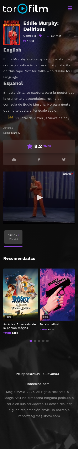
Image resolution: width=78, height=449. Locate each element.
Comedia (29, 35)
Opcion (13, 237)
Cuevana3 (51, 374)
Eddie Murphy (11, 132)
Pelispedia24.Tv (28, 374)
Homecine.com (37, 384)
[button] (31, 341)
